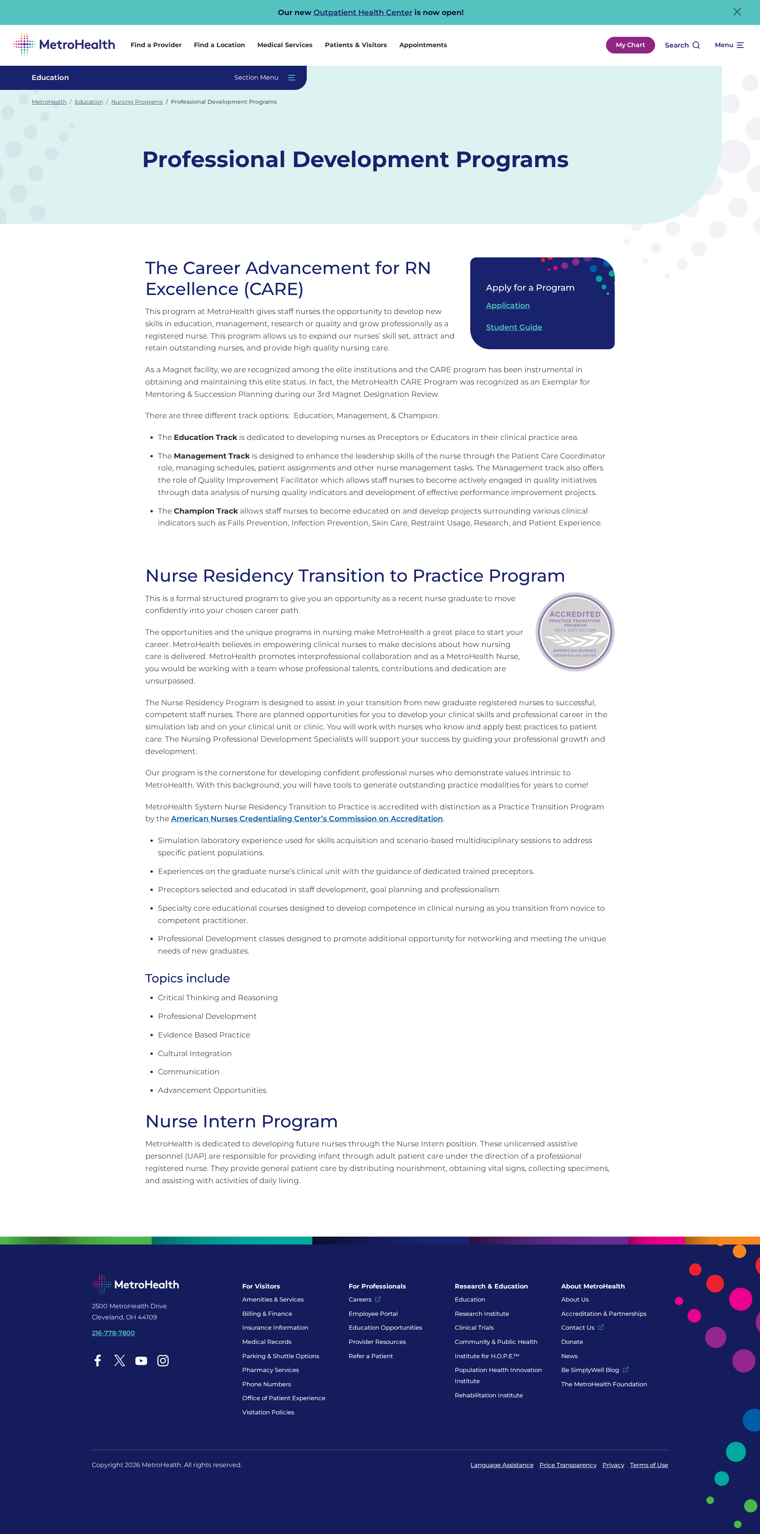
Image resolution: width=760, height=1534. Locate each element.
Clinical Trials (474, 1327)
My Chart (630, 45)
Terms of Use (649, 1465)
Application (508, 305)
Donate (573, 1342)
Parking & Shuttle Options (280, 1356)
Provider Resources (377, 1342)
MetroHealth (49, 101)
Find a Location (219, 45)
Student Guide (514, 327)
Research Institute (482, 1313)
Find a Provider (156, 45)
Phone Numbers (266, 1384)
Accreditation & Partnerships (603, 1313)
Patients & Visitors (356, 45)
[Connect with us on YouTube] (141, 1360)
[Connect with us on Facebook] (98, 1360)
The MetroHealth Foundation (604, 1384)
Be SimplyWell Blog (590, 1370)
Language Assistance (502, 1465)
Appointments (423, 45)
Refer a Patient (371, 1356)
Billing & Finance (267, 1313)
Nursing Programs (137, 101)
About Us (575, 1299)
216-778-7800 (113, 1333)
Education (89, 101)
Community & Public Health (496, 1342)
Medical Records (266, 1342)
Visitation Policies (268, 1412)
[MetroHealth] (64, 45)
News (569, 1356)
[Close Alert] (737, 12)
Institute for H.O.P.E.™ (487, 1356)
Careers (360, 1299)
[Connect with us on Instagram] (163, 1360)
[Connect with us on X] (119, 1360)
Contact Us (577, 1327)
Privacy (613, 1465)
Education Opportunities (385, 1327)
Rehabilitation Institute (489, 1395)
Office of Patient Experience (283, 1398)
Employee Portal (373, 1313)
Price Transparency (568, 1465)
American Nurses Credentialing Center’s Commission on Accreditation (307, 818)
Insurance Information (275, 1327)
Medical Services (285, 45)
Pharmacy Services (270, 1370)
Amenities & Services (273, 1299)
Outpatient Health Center (363, 12)
